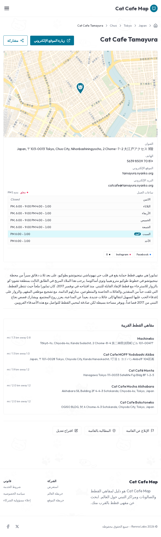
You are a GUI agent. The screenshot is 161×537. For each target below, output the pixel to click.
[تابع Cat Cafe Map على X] (17, 526)
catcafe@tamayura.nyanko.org (130, 185)
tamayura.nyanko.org (137, 173)
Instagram (122, 254)
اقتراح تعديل (64, 431)
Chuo (113, 25)
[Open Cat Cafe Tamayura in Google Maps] (80, 94)
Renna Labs (139, 526)
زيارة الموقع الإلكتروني (49, 40)
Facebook (142, 254)
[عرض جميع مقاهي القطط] (155, 26)
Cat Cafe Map (131, 8)
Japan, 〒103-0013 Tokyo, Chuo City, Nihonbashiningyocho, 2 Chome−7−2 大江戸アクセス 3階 (85, 149)
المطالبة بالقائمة (99, 431)
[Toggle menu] (6, 8)
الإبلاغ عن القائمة (137, 431)
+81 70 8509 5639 (140, 161)
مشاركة (12, 40)
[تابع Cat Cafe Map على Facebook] (8, 526)
